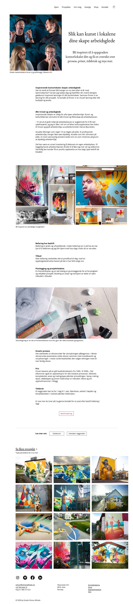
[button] (114, 7)
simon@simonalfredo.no (25, 585)
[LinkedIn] (40, 578)
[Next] (37, 449)
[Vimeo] (25, 578)
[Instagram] (18, 578)
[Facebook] (33, 578)
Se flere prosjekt (25, 449)
